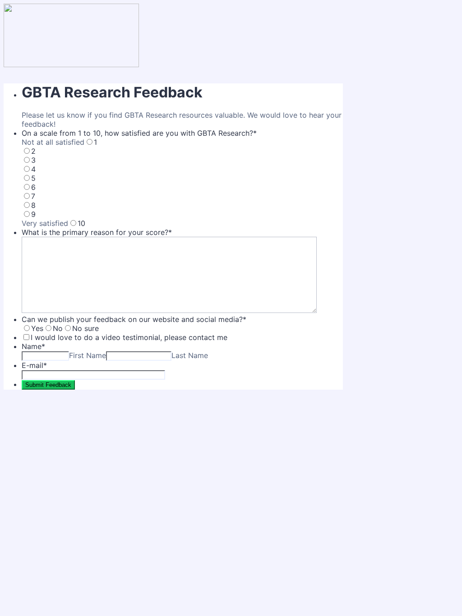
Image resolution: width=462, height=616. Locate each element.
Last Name (189, 355)
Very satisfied (45, 223)
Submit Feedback (48, 385)
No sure (85, 328)
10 (81, 223)
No (58, 328)
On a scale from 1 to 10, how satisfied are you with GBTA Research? (139, 133)
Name (33, 346)
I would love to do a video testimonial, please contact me (129, 337)
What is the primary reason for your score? (97, 232)
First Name (87, 355)
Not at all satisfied (53, 142)
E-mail (34, 365)
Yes (37, 328)
